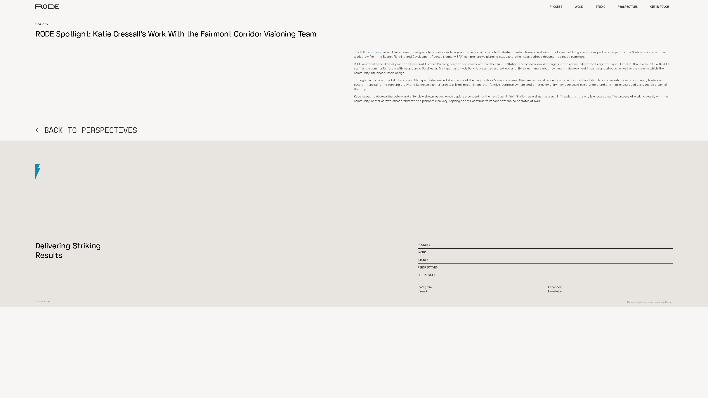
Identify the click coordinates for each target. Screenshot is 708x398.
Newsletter (555, 291)
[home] (47, 6)
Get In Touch (427, 275)
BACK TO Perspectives (90, 130)
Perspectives (628, 6)
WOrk (422, 252)
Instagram (425, 287)
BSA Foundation (371, 52)
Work (579, 6)
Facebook (555, 287)
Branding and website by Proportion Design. (650, 302)
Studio (600, 6)
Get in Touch (659, 6)
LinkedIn (423, 291)
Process (556, 6)
